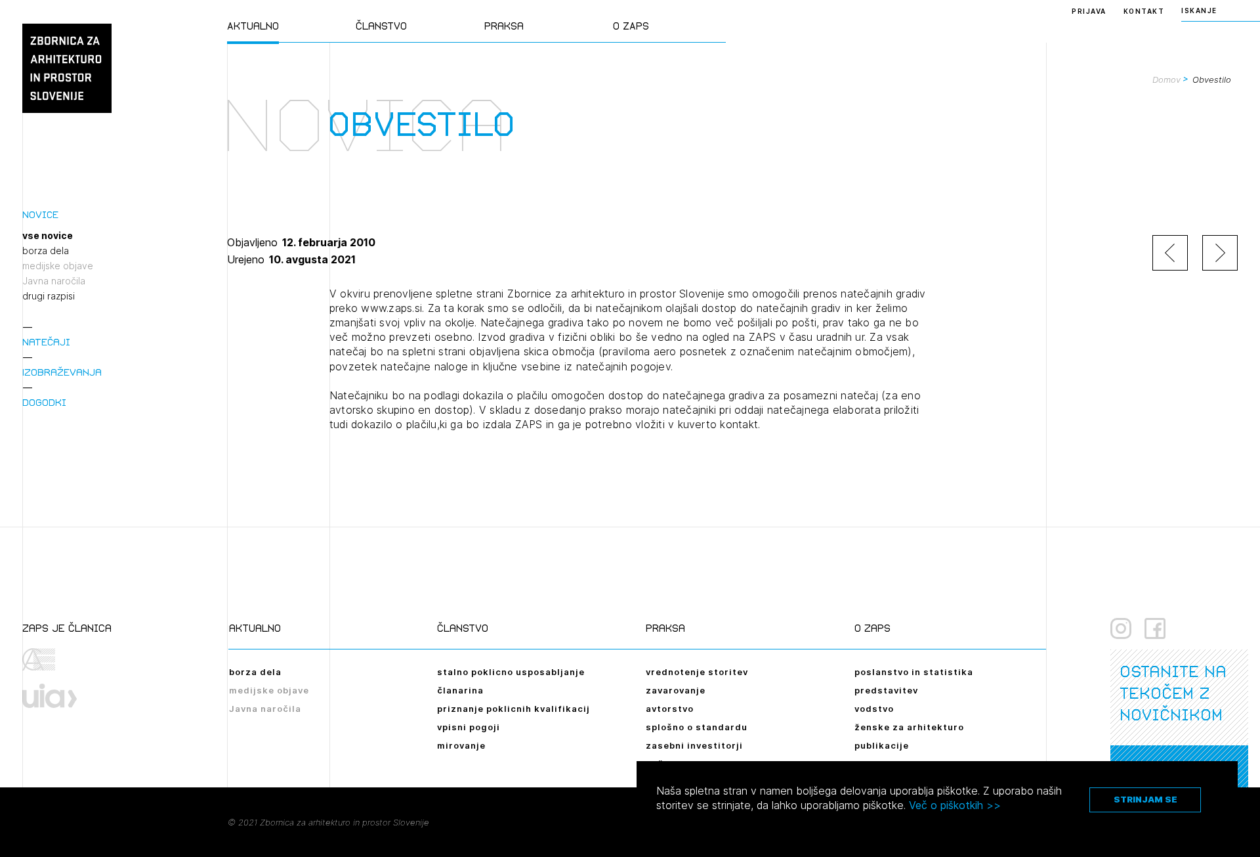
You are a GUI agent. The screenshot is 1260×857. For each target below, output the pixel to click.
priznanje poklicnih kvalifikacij (513, 708)
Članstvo (381, 26)
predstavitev (886, 690)
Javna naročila (53, 281)
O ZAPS (631, 26)
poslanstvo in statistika (913, 672)
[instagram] (1120, 628)
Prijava (1089, 11)
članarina (460, 690)
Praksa (504, 26)
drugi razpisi (48, 296)
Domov (1166, 79)
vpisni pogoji (468, 727)
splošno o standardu (696, 727)
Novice (40, 214)
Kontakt (1144, 11)
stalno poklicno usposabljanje (511, 672)
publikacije (881, 745)
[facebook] (1155, 628)
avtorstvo (670, 708)
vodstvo (874, 708)
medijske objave (57, 266)
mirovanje (461, 745)
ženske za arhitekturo (909, 727)
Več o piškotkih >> (955, 805)
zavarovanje (675, 690)
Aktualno (253, 26)
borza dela (45, 251)
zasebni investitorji (694, 745)
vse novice (47, 236)
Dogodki (44, 402)
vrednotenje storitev (697, 672)
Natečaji (46, 341)
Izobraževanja (62, 372)
